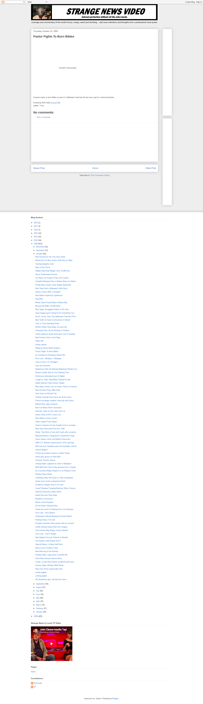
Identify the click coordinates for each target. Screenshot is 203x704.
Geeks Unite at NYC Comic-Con (48, 415)
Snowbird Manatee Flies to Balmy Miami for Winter (55, 281)
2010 (36, 240)
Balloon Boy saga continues (46, 404)
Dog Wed (39, 299)
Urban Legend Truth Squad (46, 422)
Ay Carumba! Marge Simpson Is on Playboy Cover (55, 471)
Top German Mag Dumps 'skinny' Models (51, 530)
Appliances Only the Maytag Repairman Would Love (56, 369)
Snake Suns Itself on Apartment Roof (50, 481)
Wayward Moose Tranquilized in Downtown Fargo (55, 436)
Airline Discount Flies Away (46, 495)
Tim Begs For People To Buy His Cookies (52, 278)
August (39, 587)
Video (42, 106)
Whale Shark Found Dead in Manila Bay (51, 302)
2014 (36, 237)
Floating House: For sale (45, 520)
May (38, 598)
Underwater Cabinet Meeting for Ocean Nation (53, 516)
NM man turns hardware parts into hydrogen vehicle (56, 446)
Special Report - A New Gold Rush (49, 544)
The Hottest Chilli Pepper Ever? (48, 541)
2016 (36, 230)
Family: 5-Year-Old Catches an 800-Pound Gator (54, 562)
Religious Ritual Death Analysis (47, 348)
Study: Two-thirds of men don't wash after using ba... (56, 432)
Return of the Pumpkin (44, 502)
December (40, 247)
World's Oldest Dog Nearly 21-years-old (51, 327)
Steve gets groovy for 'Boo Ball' (47, 457)
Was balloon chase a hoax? (46, 418)
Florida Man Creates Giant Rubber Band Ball (53, 285)
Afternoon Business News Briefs (48, 492)
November (40, 250)
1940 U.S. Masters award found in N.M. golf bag (54, 443)
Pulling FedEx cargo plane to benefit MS (51, 555)
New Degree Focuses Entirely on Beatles (51, 537)
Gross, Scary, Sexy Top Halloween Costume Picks (55, 316)
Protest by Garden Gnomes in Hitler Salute (52, 453)
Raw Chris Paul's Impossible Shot (48, 569)
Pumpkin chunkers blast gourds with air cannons (54, 523)
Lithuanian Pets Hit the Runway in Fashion (52, 330)
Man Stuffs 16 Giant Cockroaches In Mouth (52, 320)
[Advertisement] (94, 142)
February (40, 608)
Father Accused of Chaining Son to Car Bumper (54, 509)
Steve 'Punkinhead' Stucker (46, 274)
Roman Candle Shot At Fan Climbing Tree (52, 372)
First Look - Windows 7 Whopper (48, 358)
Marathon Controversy (44, 499)
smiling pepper (41, 576)
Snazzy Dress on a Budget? (46, 362)
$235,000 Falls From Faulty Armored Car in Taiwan (55, 467)
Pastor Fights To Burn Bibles (46, 351)
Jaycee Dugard (41, 450)
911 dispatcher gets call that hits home (50, 579)
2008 (36, 616)
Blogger (115, 698)
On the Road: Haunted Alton (46, 506)
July (38, 591)
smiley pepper (41, 572)
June (38, 594)
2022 (36, 223)
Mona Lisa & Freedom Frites (46, 548)
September (40, 584)
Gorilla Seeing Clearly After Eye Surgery (51, 527)
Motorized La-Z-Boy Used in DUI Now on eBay (53, 260)
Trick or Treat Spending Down (47, 323)
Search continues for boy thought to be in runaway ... (56, 425)
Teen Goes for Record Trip (45, 393)
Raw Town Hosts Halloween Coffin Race (51, 288)
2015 (36, 233)
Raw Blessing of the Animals (46, 551)
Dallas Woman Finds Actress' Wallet (49, 383)
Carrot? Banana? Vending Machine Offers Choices (55, 488)
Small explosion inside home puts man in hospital (55, 334)
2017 (36, 226)
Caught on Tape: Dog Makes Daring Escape (52, 379)
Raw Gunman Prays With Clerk (47, 390)
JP (35, 687)
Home (95, 168)
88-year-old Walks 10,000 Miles (47, 306)
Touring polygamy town (44, 264)
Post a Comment (43, 117)
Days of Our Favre (42, 267)
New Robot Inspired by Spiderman (49, 295)
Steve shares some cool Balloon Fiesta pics (53, 439)
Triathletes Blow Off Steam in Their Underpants (54, 478)
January (39, 612)
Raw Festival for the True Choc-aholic (50, 257)
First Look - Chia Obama (45, 513)
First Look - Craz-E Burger (45, 534)
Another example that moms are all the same (53, 397)
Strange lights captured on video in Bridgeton (53, 464)
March (39, 605)
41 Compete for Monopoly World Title (50, 355)
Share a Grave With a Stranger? (48, 292)
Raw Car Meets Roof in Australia (48, 408)
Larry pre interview (42, 366)
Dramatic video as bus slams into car (50, 411)
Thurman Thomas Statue (45, 460)
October (39, 254)
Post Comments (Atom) (100, 175)
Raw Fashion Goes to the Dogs (47, 337)
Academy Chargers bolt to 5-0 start (49, 485)
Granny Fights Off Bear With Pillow (49, 565)
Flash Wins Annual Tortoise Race (48, 558)
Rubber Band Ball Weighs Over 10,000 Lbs (52, 271)
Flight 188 (39, 341)
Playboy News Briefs (43, 474)
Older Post (151, 168)
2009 (36, 244)
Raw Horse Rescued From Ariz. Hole (50, 429)
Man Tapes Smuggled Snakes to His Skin (52, 309)
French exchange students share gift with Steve (54, 401)
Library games (41, 344)
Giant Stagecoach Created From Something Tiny (54, 313)
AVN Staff (38, 683)
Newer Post (39, 168)
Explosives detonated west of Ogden (50, 376)
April (38, 601)
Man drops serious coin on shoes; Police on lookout (56, 387)
